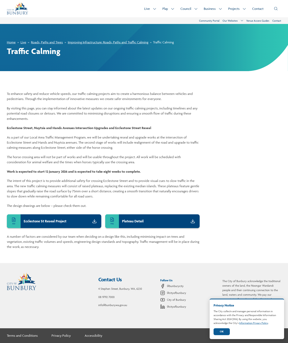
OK (222, 331)
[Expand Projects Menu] (244, 9)
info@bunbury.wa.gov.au (112, 305)
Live (147, 9)
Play (165, 9)
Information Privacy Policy (253, 323)
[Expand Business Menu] (220, 9)
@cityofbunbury (176, 292)
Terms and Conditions (22, 335)
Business (210, 9)
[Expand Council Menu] (195, 9)
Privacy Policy (61, 335)
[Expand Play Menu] (172, 9)
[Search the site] (276, 8)
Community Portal (209, 20)
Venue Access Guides (257, 20)
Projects (234, 9)
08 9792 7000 (106, 297)
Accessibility (93, 335)
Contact (258, 9)
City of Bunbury (176, 299)
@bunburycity (175, 286)
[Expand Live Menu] (154, 9)
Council (185, 9)
